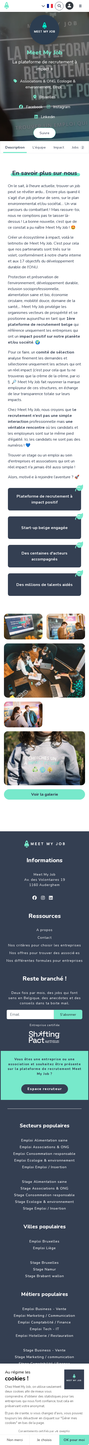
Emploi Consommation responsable (44, 1153)
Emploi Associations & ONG (44, 1147)
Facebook (34, 107)
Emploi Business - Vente (44, 1309)
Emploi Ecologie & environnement (44, 1160)
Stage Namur (44, 1269)
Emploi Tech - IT (44, 1329)
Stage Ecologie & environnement (44, 1201)
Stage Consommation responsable (44, 1195)
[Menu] (80, 6)
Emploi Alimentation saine (44, 1140)
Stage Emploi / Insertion (44, 1208)
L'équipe (39, 147)
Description (15, 147)
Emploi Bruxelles (44, 1241)
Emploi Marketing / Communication (44, 1315)
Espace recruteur (44, 1089)
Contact (45, 937)
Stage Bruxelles (44, 1262)
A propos (44, 930)
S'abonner (68, 1014)
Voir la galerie (44, 794)
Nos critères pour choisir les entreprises (44, 945)
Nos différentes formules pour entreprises (44, 960)
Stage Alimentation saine (44, 1181)
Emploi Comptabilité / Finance (44, 1322)
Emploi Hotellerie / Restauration (44, 1335)
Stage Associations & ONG (44, 1188)
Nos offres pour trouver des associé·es (44, 953)
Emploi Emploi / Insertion (44, 1167)
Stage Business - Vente (44, 1350)
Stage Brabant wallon (44, 1276)
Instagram (61, 107)
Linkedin (47, 117)
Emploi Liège (44, 1248)
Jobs (78, 147)
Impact (59, 147)
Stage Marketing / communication (44, 1357)
